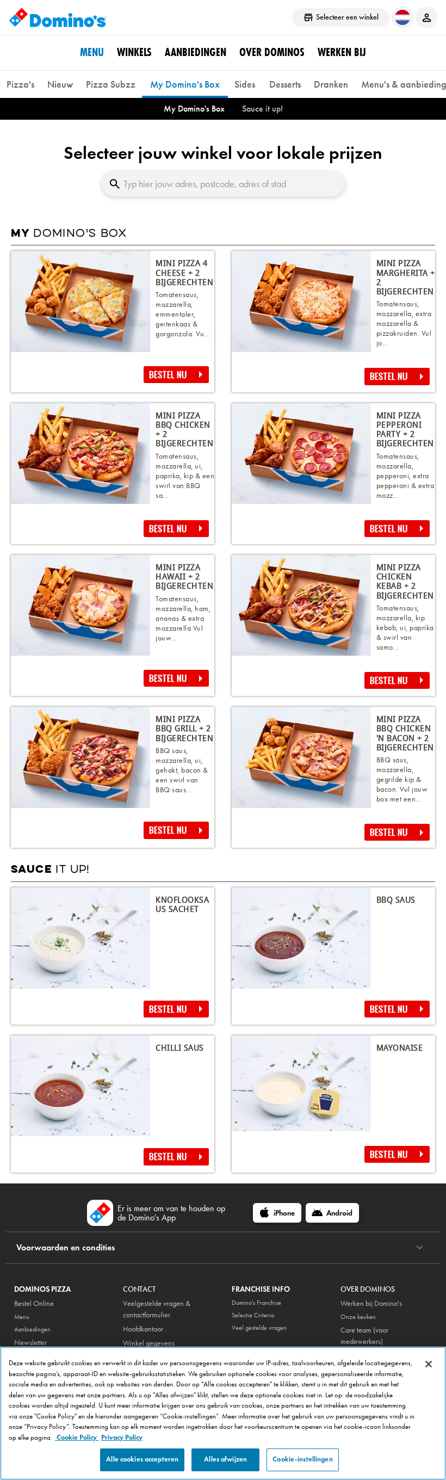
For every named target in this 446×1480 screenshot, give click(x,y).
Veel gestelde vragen (259, 1327)
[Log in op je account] (426, 17)
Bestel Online (34, 1303)
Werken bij (342, 52)
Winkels (134, 52)
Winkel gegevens (149, 1343)
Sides (244, 84)
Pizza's (20, 84)
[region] (223, 1413)
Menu (92, 52)
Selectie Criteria (253, 1315)
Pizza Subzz (110, 84)
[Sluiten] (429, 1364)
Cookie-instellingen (302, 1459)
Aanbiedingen (195, 52)
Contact (139, 1289)
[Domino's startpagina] (58, 17)
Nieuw (60, 84)
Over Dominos (272, 52)
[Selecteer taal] (402, 17)
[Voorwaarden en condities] (420, 1248)
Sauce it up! (262, 108)
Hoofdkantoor (143, 1329)
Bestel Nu (168, 374)
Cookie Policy (76, 1437)
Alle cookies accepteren (142, 1459)
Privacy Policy (122, 1437)
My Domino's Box (185, 84)
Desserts (285, 84)
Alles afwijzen (225, 1459)
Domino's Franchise (256, 1302)
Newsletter (30, 1342)
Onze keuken (358, 1317)
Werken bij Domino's (371, 1303)
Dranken (331, 84)
